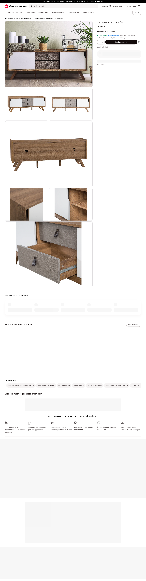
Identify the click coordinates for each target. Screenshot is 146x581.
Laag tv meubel (58, 18)
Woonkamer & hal (12, 18)
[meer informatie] (108, 47)
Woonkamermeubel (25, 18)
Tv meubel (49, 18)
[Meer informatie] (124, 38)
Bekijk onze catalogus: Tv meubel (16, 295)
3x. (106, 47)
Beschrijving (101, 31)
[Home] (5, 18)
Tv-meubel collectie (38, 18)
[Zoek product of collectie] (31, 6)
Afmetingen (111, 31)
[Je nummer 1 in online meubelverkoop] (16, 6)
